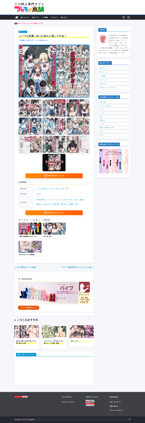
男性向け (64, 204)
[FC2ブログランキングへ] (90, 404)
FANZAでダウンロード (55, 176)
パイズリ (49, 200)
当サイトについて (115, 402)
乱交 (76, 200)
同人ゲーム (35, 17)
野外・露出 (103, 102)
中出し (71, 200)
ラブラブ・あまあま (105, 105)
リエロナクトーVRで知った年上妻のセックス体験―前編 (54, 342)
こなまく (39, 194)
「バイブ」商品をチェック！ (29, 307)
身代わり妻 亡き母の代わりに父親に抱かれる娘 (26, 342)
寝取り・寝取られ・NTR (107, 127)
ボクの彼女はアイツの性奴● (27, 267)
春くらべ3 (74, 341)
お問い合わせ (114, 406)
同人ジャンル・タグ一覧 (107, 87)
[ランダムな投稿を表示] (128, 17)
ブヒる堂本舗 (30, 419)
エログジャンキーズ (68, 402)
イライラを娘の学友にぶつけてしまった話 (76, 267)
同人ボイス (64, 17)
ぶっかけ (64, 200)
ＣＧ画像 (45, 17)
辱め (76, 204)
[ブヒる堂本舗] (16, 17)
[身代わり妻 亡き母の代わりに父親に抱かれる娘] (26, 326)
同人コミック (25, 17)
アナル (102, 109)
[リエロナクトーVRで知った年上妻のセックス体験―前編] (54, 326)
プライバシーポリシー (116, 410)
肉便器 (71, 204)
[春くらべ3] (81, 326)
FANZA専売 (40, 200)
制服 (81, 200)
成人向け (47, 204)
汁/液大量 (55, 204)
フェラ (56, 200)
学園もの (39, 204)
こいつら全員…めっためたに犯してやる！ (51, 189)
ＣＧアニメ (54, 17)
